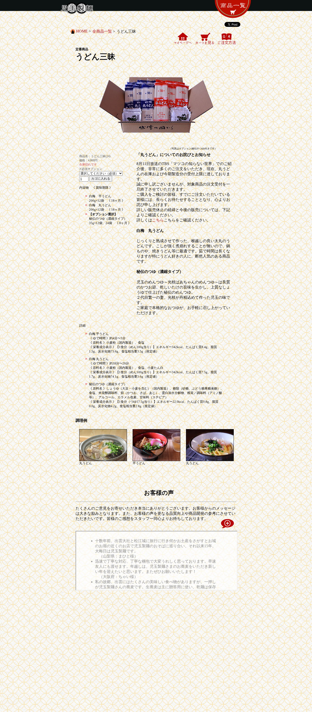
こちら (158, 220)
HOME (82, 31)
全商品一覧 (102, 31)
